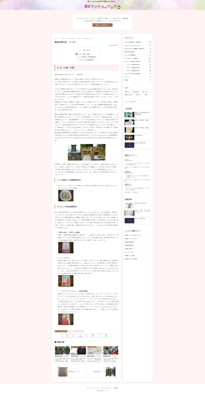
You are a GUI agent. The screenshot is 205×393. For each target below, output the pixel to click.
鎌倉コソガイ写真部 (131, 259)
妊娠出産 (78, 331)
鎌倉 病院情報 (130, 242)
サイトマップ (95, 388)
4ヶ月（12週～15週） (84, 54)
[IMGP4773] (66, 247)
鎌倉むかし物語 (130, 255)
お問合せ (115, 388)
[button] (149, 102)
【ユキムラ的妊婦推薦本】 (86, 60)
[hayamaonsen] (86, 152)
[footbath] (66, 195)
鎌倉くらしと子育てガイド (102, 25)
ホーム (88, 388)
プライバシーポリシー (106, 388)
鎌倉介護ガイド (130, 248)
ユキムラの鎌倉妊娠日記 (61, 331)
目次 (84, 50)
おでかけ (72, 331)
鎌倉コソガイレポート (132, 238)
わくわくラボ (129, 252)
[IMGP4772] (66, 281)
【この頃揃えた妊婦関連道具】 (88, 57)
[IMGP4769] (66, 319)
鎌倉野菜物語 (129, 245)
